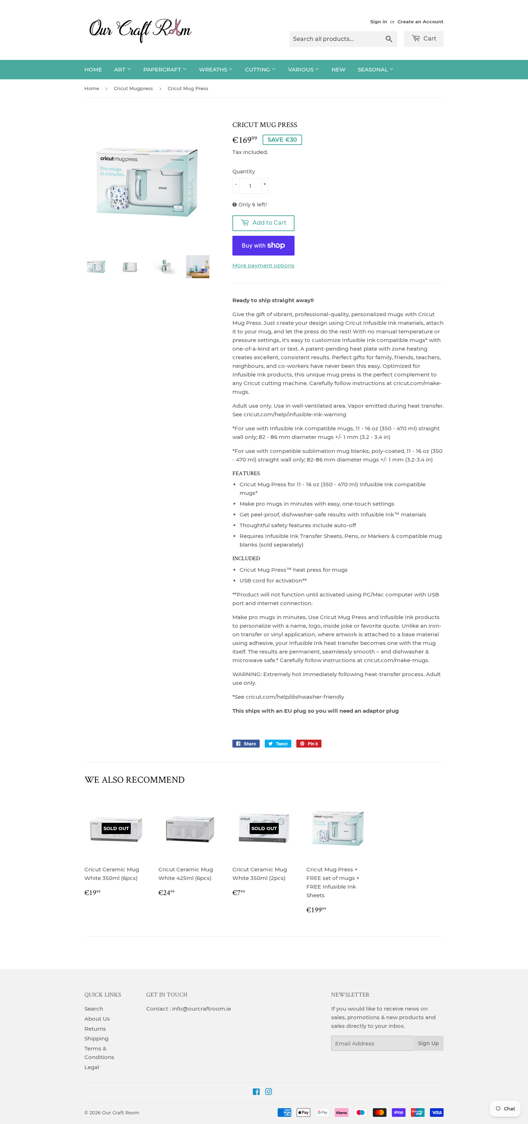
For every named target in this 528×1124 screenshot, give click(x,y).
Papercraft (162, 69)
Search (93, 1008)
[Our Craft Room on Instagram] (268, 1092)
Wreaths (213, 69)
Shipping (96, 1038)
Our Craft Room (120, 1112)
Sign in (378, 21)
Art (120, 69)
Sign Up (428, 1043)
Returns (95, 1028)
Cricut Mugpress (133, 88)
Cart (429, 38)
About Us (97, 1018)
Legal (91, 1067)
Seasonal (373, 69)
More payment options (263, 265)
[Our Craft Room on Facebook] (256, 1092)
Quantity (243, 171)
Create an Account (421, 21)
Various (301, 69)
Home (93, 69)
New (339, 69)
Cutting (258, 69)
